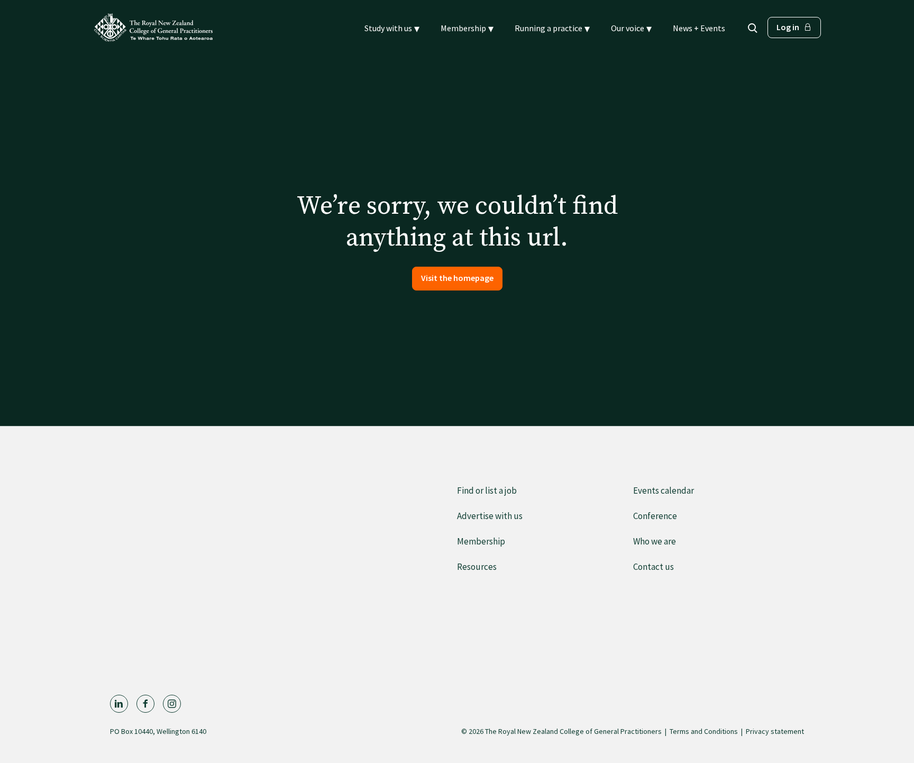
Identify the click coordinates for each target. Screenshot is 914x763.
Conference (655, 516)
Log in (787, 27)
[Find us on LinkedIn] (119, 703)
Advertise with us (490, 516)
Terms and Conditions (704, 731)
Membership (481, 541)
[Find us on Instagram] (171, 703)
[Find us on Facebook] (145, 703)
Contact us (653, 567)
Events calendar (663, 490)
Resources (477, 567)
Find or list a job (487, 490)
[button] (391, 28)
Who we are (654, 541)
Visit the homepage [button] (457, 277)
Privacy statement (775, 731)
